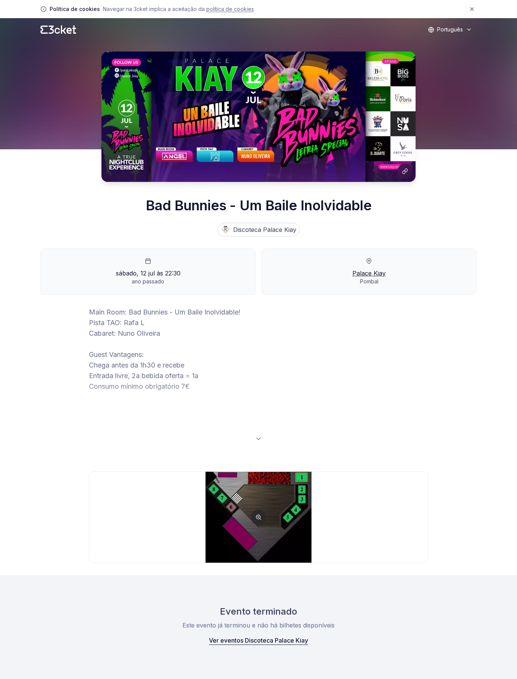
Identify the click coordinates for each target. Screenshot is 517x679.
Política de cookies (230, 9)
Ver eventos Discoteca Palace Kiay (258, 640)
